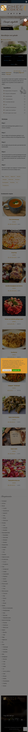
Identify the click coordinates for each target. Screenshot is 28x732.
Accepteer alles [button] (16, 370)
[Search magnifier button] (25, 20)
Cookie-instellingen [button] (7, 370)
